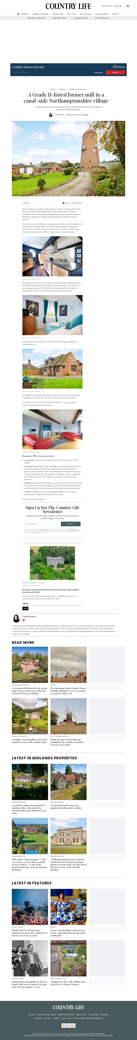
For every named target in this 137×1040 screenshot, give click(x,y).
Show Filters (98, 72)
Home (52, 89)
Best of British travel (102, 18)
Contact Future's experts (46, 1015)
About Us (31, 1015)
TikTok (63, 1018)
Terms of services (44, 529)
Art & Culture (85, 14)
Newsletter (79, 203)
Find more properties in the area (33, 499)
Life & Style (71, 14)
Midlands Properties (78, 89)
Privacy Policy (81, 1015)
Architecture (58, 14)
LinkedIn (56, 1018)
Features (85, 115)
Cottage (64, 341)
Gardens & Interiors (41, 14)
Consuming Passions (80, 18)
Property (25, 14)
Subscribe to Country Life (36, 18)
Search (115, 72)
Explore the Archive (59, 18)
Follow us (68, 203)
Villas (25, 608)
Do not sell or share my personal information (85, 1018)
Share (27, 203)
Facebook (38, 1018)
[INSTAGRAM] (24, 620)
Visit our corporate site (97, 1034)
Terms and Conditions (66, 1015)
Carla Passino (59, 115)
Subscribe (118, 6)
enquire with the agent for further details (36, 405)
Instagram (105, 1015)
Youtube (47, 1018)
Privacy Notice (73, 529)
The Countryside (101, 14)
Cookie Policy (94, 1015)
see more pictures (69, 402)
